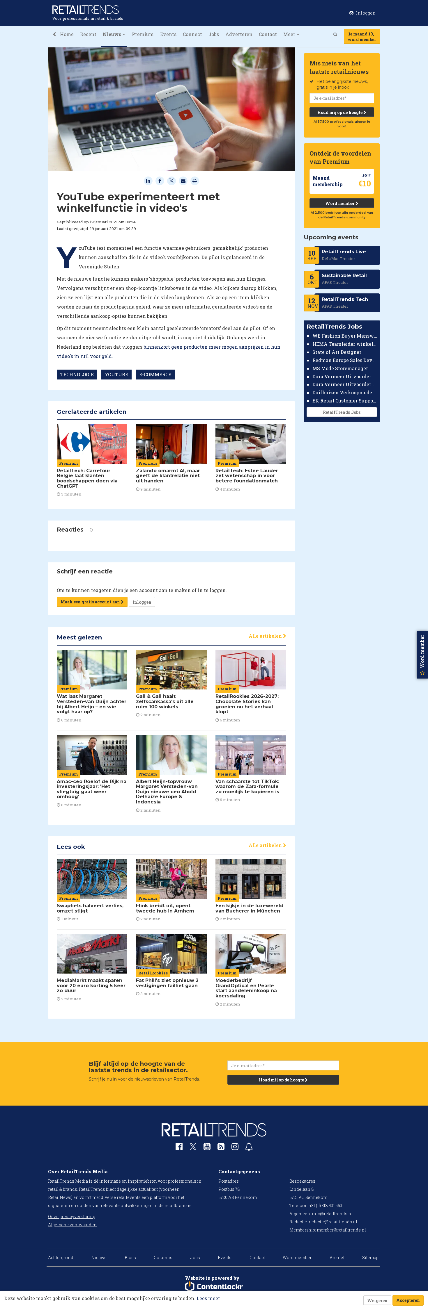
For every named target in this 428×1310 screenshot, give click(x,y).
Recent (88, 34)
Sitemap (370, 1257)
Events (168, 34)
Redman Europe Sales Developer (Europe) (344, 360)
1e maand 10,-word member (362, 36)
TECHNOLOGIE (77, 374)
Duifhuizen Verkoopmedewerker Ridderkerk (344, 392)
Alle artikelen (266, 636)
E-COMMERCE (155, 374)
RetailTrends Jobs (341, 412)
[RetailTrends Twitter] (193, 1148)
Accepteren (408, 1300)
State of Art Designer (336, 352)
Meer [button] (289, 34)
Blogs (130, 1257)
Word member (340, 203)
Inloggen (141, 602)
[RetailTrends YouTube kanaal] (207, 1148)
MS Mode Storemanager (340, 368)
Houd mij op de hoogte (340, 112)
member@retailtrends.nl (341, 1230)
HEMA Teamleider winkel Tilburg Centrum (344, 344)
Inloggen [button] (365, 13)
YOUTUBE (116, 374)
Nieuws (99, 1257)
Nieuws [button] (113, 34)
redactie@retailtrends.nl (333, 1222)
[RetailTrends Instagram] (235, 1148)
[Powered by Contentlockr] (214, 1287)
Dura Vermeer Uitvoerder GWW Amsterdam (344, 376)
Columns (163, 1257)
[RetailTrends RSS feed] (221, 1148)
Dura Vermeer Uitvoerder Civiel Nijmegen (344, 384)
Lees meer (208, 1298)
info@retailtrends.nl (332, 1213)
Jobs (213, 34)
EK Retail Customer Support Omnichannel (344, 401)
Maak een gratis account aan (91, 602)
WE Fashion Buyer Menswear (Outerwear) (344, 336)
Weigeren (377, 1300)
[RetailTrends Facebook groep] (179, 1148)
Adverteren (238, 34)
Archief (337, 1257)
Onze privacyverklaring (71, 1216)
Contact (268, 34)
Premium (143, 34)
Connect (192, 34)
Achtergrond (60, 1257)
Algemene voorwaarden (72, 1224)
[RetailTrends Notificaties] (249, 1148)
